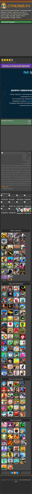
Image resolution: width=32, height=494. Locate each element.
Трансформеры (5, 17)
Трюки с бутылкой (14, 206)
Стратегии (15, 12)
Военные (16, 10)
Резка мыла (20, 206)
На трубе (11, 199)
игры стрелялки (23, 479)
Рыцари (13, 17)
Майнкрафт (25, 14)
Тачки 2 (23, 16)
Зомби (9, 12)
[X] (20, 473)
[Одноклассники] (15, 473)
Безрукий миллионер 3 (8, 212)
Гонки (20, 12)
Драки (29, 10)
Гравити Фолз (17, 14)
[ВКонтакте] (12, 473)
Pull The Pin (4, 199)
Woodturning (12, 212)
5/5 (12, 60)
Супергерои (23, 10)
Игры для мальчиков (7, 10)
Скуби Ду (12, 16)
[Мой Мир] (17, 473)
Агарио (18, 16)
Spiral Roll (27, 199)
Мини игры (10, 120)
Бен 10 (25, 12)
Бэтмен (18, 17)
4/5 (9, 60)
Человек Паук (5, 14)
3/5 (7, 60)
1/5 (2, 60)
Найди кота (27, 206)
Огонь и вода (5, 16)
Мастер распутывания (23, 199)
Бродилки (4, 12)
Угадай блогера (21, 213)
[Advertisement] (16, 40)
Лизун (3, 206)
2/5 (5, 60)
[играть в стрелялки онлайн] (16, 8)
